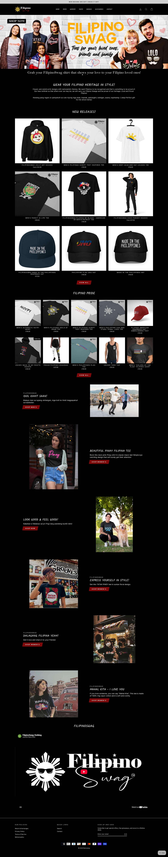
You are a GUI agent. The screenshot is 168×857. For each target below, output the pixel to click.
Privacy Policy (19, 831)
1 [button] (82, 74)
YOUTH (81, 9)
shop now (30, 528)
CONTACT (109, 9)
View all (83, 282)
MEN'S (64, 9)
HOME (57, 9)
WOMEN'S (72, 9)
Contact (59, 831)
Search (59, 828)
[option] (84, 2)
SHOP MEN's (31, 407)
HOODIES (89, 9)
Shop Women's (99, 462)
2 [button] (84, 74)
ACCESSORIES (99, 9)
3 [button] (85, 74)
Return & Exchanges (21, 828)
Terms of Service (20, 834)
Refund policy (19, 837)
